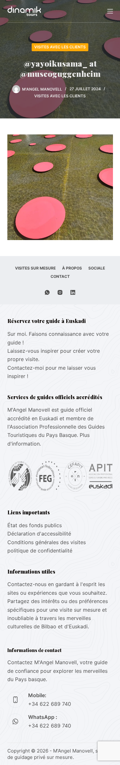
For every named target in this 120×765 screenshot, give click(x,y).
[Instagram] (60, 292)
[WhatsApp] (47, 292)
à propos (72, 268)
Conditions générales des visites (46, 542)
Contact (60, 276)
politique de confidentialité (39, 550)
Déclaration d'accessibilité (39, 533)
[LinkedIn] (72, 292)
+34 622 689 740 (49, 704)
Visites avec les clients (60, 46)
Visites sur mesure (35, 268)
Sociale (96, 268)
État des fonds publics (34, 525)
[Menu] (110, 11)
